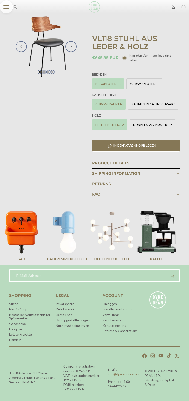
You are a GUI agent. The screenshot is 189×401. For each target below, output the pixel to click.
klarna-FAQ (64, 315)
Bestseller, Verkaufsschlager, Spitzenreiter (30, 316)
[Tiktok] (169, 356)
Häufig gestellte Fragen (73, 320)
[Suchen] (15, 7)
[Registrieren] (172, 276)
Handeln (15, 340)
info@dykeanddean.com (125, 374)
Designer (15, 329)
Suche (13, 304)
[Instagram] (152, 356)
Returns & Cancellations (120, 331)
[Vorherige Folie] (21, 46)
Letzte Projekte (20, 334)
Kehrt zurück (65, 309)
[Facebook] (144, 356)
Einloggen (110, 304)
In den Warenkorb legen (134, 145)
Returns (101, 184)
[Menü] (6, 6)
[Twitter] (177, 356)
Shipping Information (116, 173)
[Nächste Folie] (71, 46)
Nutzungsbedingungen (72, 325)
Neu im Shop (18, 309)
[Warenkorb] (183, 7)
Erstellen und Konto (117, 309)
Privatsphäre (65, 304)
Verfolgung (111, 315)
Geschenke (17, 324)
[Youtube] (161, 356)
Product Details (110, 163)
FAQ (96, 194)
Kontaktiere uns (114, 325)
